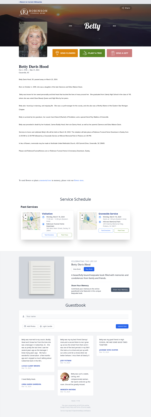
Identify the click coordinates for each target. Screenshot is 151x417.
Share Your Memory (120, 290)
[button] (31, 219)
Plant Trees (64, 235)
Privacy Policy (69, 407)
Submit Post (122, 326)
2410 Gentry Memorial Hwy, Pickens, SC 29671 (113, 225)
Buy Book (89, 269)
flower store (78, 180)
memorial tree (45, 180)
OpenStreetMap (78, 411)
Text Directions (49, 235)
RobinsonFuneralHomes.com (37, 151)
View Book (77, 269)
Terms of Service (81, 407)
